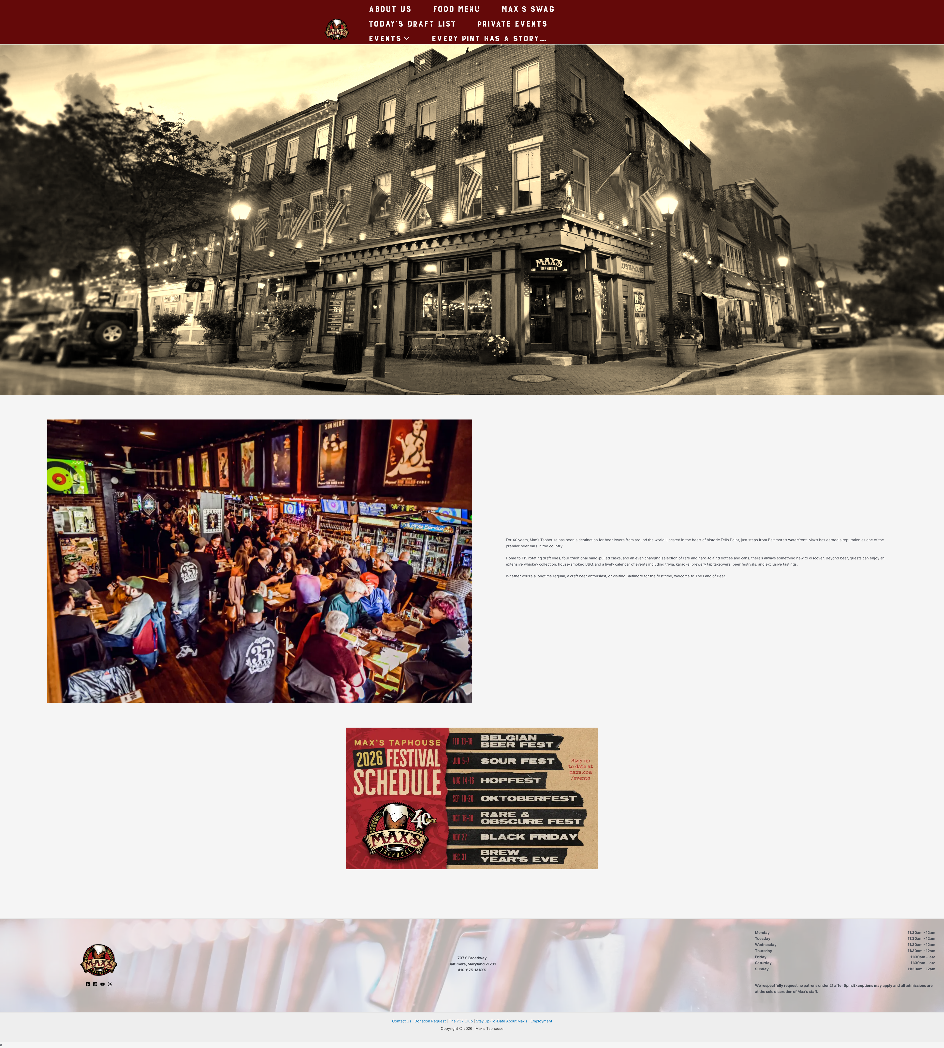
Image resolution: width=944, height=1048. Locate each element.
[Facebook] (88, 984)
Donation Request (430, 1021)
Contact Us (401, 1021)
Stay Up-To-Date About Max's (501, 1021)
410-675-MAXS (472, 970)
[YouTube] (102, 984)
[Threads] (110, 984)
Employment (541, 1021)
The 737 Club (461, 1021)
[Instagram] (95, 984)
